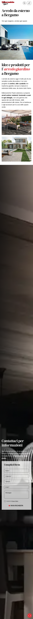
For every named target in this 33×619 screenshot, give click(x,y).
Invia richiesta (17, 505)
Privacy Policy (15, 501)
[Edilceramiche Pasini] (8, 3)
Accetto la (12, 501)
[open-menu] (29, 3)
